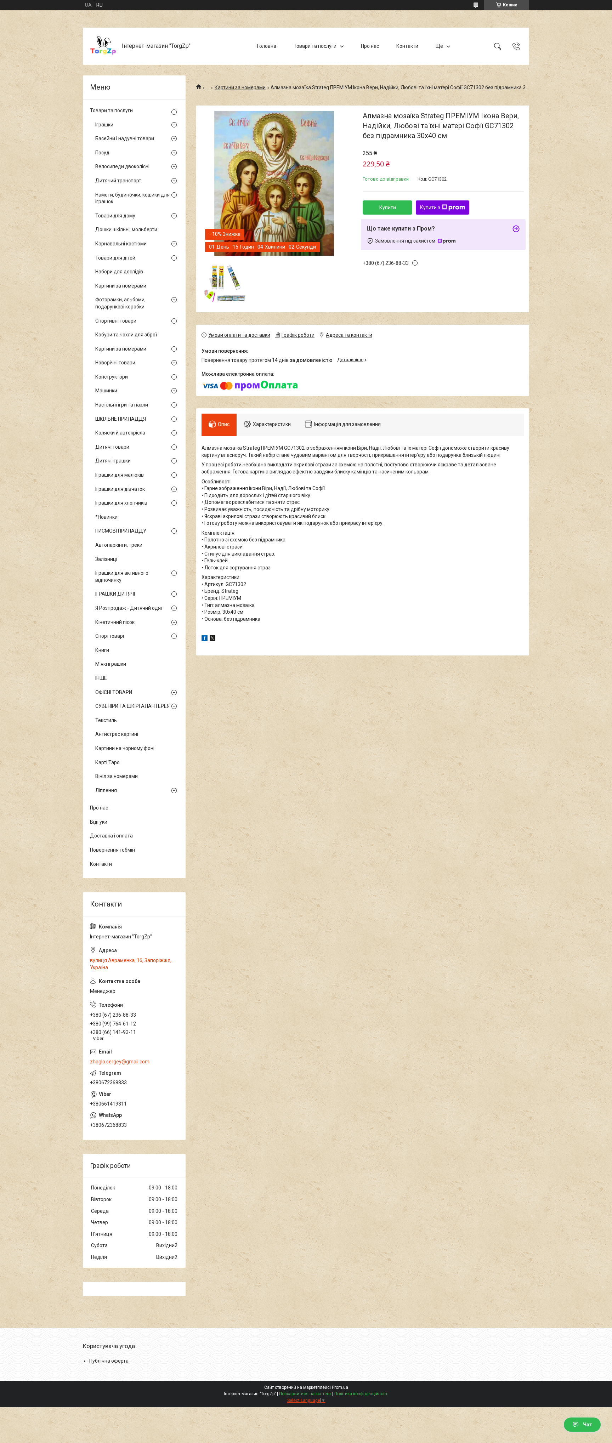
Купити (387, 207)
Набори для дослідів (119, 271)
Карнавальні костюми (121, 243)
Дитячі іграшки (113, 461)
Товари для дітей (115, 258)
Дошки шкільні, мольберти (126, 229)
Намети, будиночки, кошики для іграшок (132, 198)
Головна (266, 46)
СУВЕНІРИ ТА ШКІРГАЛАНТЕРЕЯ (132, 706)
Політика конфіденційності (361, 1393)
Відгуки (98, 822)
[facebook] (205, 639)
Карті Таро (107, 762)
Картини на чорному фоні (124, 748)
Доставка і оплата (111, 836)
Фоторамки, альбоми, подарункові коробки (120, 303)
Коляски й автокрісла (120, 433)
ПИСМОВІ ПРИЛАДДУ (120, 531)
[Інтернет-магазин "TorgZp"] (103, 46)
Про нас (370, 46)
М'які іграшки (110, 664)
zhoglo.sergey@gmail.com (119, 1061)
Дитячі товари (112, 447)
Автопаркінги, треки (118, 545)
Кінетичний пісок (115, 622)
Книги (102, 650)
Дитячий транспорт (118, 180)
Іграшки (104, 124)
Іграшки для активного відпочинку (121, 576)
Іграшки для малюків (119, 475)
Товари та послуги (315, 46)
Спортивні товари (115, 321)
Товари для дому (115, 215)
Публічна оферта (109, 1361)
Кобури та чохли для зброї (126, 334)
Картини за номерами (240, 87)
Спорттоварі (109, 636)
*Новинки (106, 517)
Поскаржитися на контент (305, 1393)
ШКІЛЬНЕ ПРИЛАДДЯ (120, 419)
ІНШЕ (101, 678)
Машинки (106, 390)
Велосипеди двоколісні (122, 166)
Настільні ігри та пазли (121, 405)
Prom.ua (340, 1387)
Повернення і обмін (112, 850)
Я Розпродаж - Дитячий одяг (129, 608)
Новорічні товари (115, 362)
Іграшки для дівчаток (120, 489)
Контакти (407, 46)
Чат (587, 1424)
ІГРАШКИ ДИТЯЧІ (115, 594)
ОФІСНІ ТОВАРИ (113, 692)
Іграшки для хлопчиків (121, 503)
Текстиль (106, 720)
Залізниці (106, 559)
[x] (212, 639)
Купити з (430, 207)
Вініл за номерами (116, 776)
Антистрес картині (116, 734)
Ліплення (106, 790)
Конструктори (111, 377)
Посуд (102, 152)
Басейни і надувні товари (124, 138)
